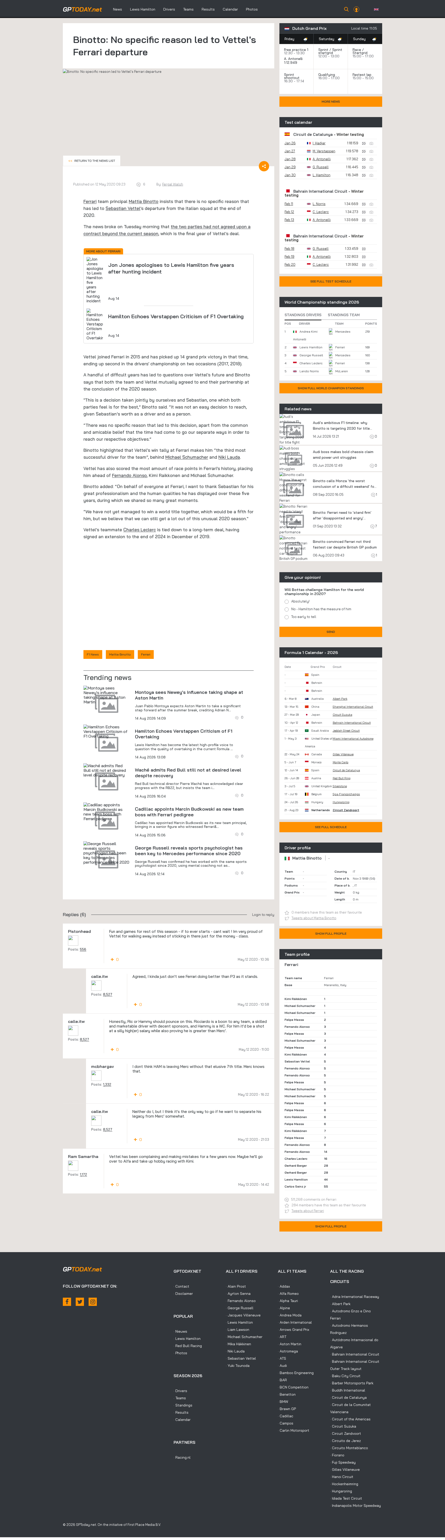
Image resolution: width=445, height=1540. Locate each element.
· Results (181, 1412)
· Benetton (287, 1394)
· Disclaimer (183, 1293)
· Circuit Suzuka (343, 1426)
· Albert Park (340, 1304)
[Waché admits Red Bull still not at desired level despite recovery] (106, 770)
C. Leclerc (321, 212)
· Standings (183, 1405)
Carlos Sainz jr (295, 1186)
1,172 (83, 1174)
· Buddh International (347, 1390)
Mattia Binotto (143, 201)
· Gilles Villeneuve (345, 1469)
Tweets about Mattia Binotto (314, 918)
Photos (252, 9)
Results (208, 9)
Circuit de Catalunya (313, 134)
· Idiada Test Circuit (346, 1498)
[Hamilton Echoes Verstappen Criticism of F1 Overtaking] (106, 731)
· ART (282, 1336)
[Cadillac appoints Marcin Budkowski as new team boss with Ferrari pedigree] (106, 811)
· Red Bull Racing (188, 1345)
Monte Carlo (340, 762)
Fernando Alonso (129, 475)
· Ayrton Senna (238, 1293)
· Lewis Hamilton (187, 1338)
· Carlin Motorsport (293, 1430)
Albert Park (340, 699)
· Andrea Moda (290, 1315)
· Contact (181, 1286)
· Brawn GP (287, 1408)
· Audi (282, 1365)
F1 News (93, 654)
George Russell (311, 355)
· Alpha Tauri (288, 1300)
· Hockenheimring (344, 1484)
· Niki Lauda (235, 1351)
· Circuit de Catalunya (348, 1397)
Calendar (230, 9)
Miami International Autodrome (353, 738)
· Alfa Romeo (288, 1293)
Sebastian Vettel (123, 208)
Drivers (169, 9)
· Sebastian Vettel (241, 1358)
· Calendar (182, 1419)
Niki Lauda (229, 457)
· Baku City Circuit (345, 1376)
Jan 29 (290, 167)
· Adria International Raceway (354, 1296)
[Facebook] (67, 1302)
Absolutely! (300, 601)
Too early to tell (303, 617)
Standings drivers (303, 315)
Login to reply (263, 915)
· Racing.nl (182, 1457)
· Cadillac (285, 1416)
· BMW (283, 1401)
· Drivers (180, 1390)
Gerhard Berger (296, 1165)
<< (91, 161)
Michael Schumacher (186, 457)
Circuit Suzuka (342, 714)
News (117, 9)
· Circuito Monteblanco (349, 1448)
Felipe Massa (294, 1020)
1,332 (107, 1084)
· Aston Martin (289, 1344)
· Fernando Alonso (241, 1300)
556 (83, 949)
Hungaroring (341, 802)
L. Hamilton (321, 175)
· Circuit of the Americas (350, 1419)
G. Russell (321, 167)
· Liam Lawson (237, 1329)
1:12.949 (291, 62)
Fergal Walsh (172, 184)
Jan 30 (290, 175)
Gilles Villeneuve (343, 754)
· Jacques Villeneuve (243, 1315)
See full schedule (331, 827)
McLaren (341, 371)
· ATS (282, 1358)
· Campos (285, 1423)
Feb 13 (289, 220)
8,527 (107, 994)
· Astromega (288, 1351)
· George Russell (239, 1308)
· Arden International (295, 1322)
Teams (188, 9)
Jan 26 (290, 143)
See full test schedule (330, 281)
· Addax (284, 1286)
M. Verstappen (324, 151)
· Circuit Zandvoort (345, 1433)
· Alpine (284, 1308)
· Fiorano (337, 1455)
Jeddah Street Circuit (346, 730)
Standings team (344, 315)
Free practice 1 (296, 50)
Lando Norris (309, 371)
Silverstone (340, 786)
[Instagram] (93, 1302)
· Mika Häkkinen (238, 1344)
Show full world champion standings (331, 388)
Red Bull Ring (341, 778)
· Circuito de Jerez (345, 1440)
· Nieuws (180, 1331)
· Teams (180, 1398)
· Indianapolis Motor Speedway (355, 1505)
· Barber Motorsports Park (351, 1383)
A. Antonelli (293, 59)
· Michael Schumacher (244, 1336)
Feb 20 (290, 264)
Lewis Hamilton (142, 9)
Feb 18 (289, 248)
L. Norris (319, 204)
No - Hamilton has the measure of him (321, 609)
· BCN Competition (293, 1387)
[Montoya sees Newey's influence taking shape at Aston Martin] (106, 695)
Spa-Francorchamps (346, 794)
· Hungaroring (341, 1491)
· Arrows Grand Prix (293, 1329)
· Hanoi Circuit (341, 1476)
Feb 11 (289, 204)
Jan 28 (290, 159)
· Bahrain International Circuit (354, 1354)
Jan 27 (290, 151)
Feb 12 (289, 212)
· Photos (180, 1353)
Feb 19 (289, 256)
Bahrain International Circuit (320, 191)
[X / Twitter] (80, 1302)
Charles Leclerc (139, 529)
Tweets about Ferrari (308, 1211)
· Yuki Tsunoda (238, 1365)
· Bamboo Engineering (296, 1372)
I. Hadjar (319, 143)
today (82, 9)
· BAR (282, 1380)
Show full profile (330, 933)
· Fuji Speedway (343, 1462)
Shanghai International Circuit (353, 707)
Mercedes (342, 331)
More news (331, 101)
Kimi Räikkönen (296, 999)
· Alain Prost (236, 1286)
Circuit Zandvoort (346, 810)
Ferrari (90, 201)
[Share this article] (264, 166)
